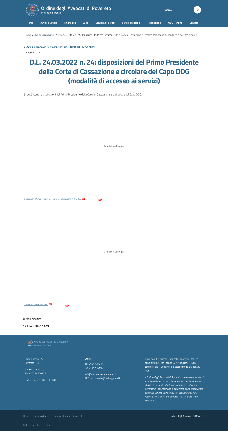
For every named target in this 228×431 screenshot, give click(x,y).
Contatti (194, 23)
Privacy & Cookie (42, 416)
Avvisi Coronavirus (44, 35)
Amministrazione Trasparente (68, 416)
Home (30, 23)
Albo (85, 23)
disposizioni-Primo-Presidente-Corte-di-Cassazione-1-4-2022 (52, 199)
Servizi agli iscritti (105, 23)
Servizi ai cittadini (131, 23)
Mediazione (155, 23)
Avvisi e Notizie (48, 23)
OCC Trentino (175, 23)
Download (93, 199)
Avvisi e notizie (58, 47)
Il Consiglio (70, 23)
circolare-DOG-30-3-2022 (36, 304)
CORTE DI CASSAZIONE (82, 47)
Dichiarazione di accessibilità (36, 425)
